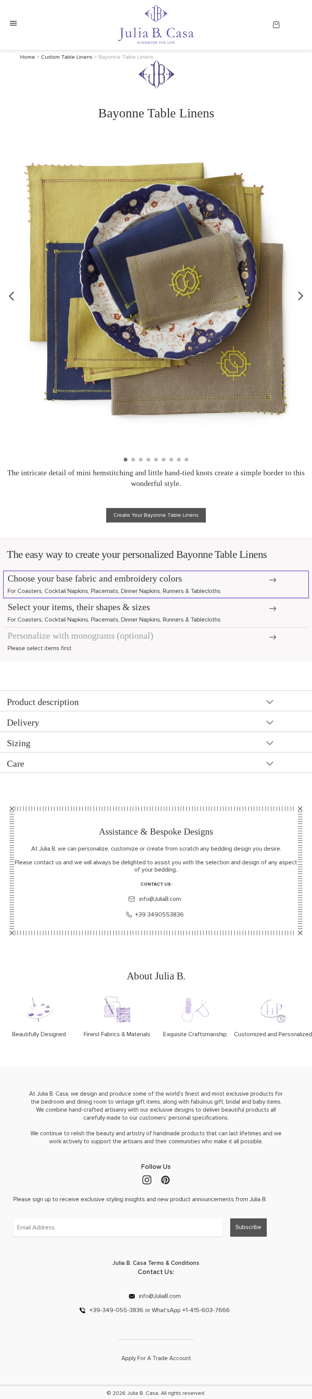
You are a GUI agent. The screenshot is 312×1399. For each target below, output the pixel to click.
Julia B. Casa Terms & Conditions (156, 1263)
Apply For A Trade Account (156, 1358)
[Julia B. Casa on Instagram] (146, 1179)
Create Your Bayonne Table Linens (156, 515)
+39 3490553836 (159, 914)
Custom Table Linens (66, 57)
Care (15, 764)
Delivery (23, 723)
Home (27, 57)
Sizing (18, 743)
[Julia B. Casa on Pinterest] (165, 1179)
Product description (43, 702)
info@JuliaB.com (159, 899)
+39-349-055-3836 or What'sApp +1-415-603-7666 (159, 1310)
